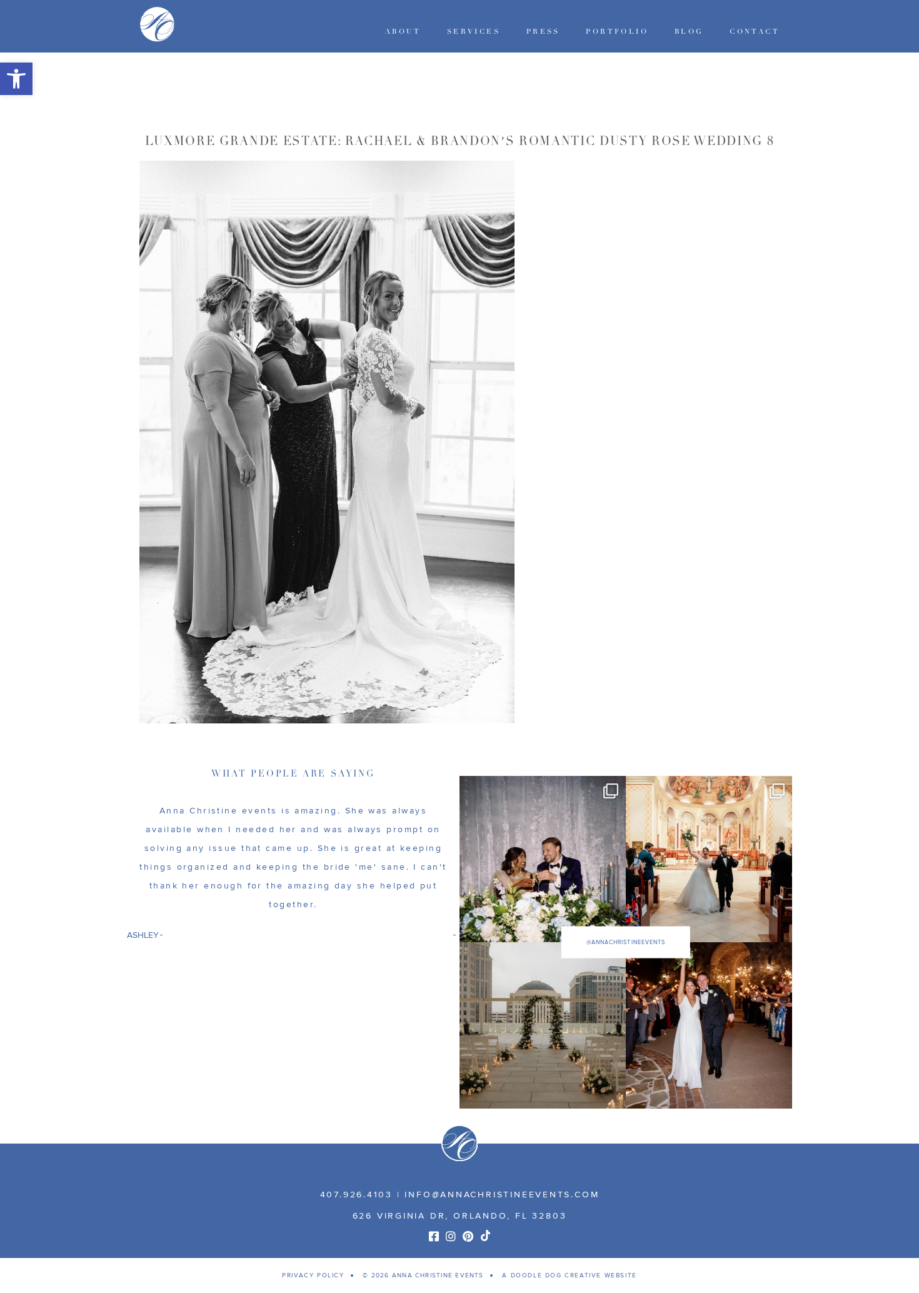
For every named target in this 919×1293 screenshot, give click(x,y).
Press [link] (543, 32)
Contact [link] (755, 32)
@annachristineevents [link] (625, 942)
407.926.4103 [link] (356, 1194)
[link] (16, 79)
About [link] (403, 32)
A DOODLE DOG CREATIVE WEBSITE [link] (569, 1275)
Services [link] (473, 32)
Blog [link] (689, 32)
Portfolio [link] (617, 32)
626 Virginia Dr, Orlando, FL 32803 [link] (460, 1215)
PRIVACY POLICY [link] (313, 1275)
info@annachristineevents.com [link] (501, 1194)
